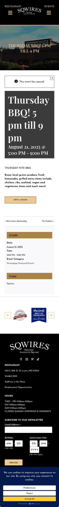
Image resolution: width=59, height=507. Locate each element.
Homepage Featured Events (20, 263)
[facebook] (21, 359)
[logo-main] (29, 8)
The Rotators (47, 221)
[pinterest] (32, 359)
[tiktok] (38, 359)
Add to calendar (21, 200)
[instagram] (26, 359)
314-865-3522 (11, 376)
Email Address (13, 424)
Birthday (9, 437)
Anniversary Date (38, 437)
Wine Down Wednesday (16, 221)
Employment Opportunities (18, 387)
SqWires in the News (15, 382)
